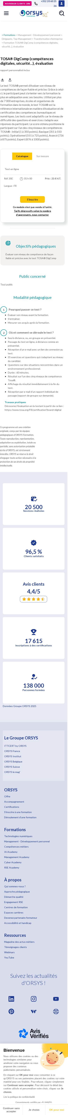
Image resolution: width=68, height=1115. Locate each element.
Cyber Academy (12, 862)
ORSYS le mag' (12, 771)
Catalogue (22, 156)
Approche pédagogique (17, 891)
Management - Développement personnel (39, 35)
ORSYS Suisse (12, 766)
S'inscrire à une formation (18, 812)
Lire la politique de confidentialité (19, 1097)
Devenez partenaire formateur (20, 917)
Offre (7, 796)
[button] (6, 13)
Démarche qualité (13, 896)
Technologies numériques (18, 836)
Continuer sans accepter (11, 1110)
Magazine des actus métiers (19, 941)
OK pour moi (56, 1109)
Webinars (9, 952)
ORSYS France (12, 751)
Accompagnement (14, 801)
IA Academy (10, 851)
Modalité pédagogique (32, 297)
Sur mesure (42, 156)
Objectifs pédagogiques (36, 246)
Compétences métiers (16, 846)
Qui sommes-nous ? (15, 886)
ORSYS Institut (12, 756)
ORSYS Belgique (13, 761)
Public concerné (32, 276)
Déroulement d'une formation (20, 817)
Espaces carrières (13, 912)
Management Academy (16, 857)
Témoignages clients (15, 947)
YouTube (9, 957)
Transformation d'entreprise (48, 38)
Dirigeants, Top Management (16, 38)
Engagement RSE (13, 902)
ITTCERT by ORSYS (15, 745)
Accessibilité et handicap (17, 922)
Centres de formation (16, 907)
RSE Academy (11, 867)
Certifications (11, 806)
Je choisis (34, 1109)
